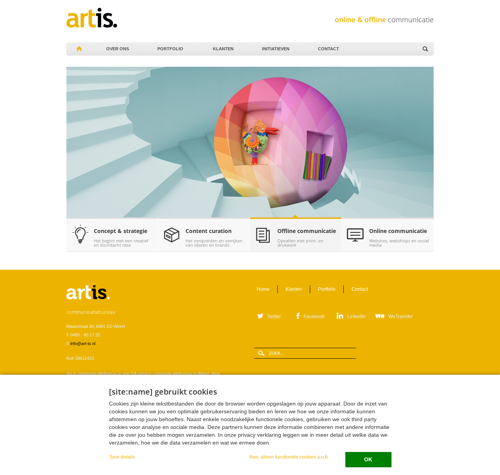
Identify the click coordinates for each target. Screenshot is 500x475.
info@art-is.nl (82, 343)
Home (78, 49)
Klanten (223, 47)
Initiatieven (276, 47)
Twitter (274, 316)
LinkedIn (356, 316)
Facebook (314, 316)
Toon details (122, 456)
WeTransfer (400, 316)
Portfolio (170, 47)
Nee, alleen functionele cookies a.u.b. (289, 456)
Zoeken (425, 49)
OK (368, 459)
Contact (328, 47)
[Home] (91, 18)
